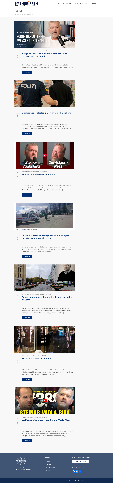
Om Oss (57, 3)
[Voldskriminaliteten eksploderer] (44, 155)
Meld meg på (81, 461)
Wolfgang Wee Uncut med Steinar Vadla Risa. (46, 420)
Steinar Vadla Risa (27, 50)
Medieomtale (36, 50)
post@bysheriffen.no (24, 469)
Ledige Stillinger (80, 3)
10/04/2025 (45, 171)
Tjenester (67, 3)
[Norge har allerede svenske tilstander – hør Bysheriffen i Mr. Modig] (44, 34)
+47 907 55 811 (22, 467)
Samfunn (35, 110)
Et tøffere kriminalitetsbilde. (37, 358)
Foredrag (35, 417)
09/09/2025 (44, 110)
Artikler (93, 3)
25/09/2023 (44, 417)
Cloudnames (70, 480)
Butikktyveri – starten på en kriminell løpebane (46, 113)
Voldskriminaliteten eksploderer (39, 174)
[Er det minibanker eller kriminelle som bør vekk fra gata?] (44, 277)
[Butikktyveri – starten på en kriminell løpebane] (44, 93)
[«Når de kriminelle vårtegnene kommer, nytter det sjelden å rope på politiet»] (44, 216)
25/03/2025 (45, 233)
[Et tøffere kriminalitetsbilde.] (44, 339)
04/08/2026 (46, 50)
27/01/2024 (44, 355)
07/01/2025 (50, 294)
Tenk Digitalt (79, 480)
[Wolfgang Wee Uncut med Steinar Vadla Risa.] (44, 400)
